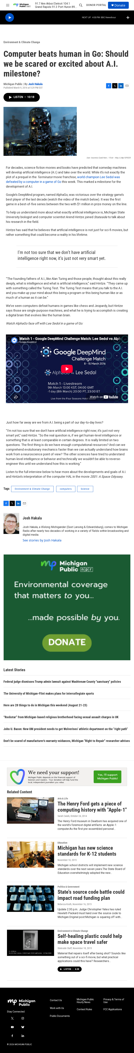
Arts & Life (63, 798)
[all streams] (129, 17)
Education (62, 842)
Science (85, 488)
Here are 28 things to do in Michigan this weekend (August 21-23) (45, 705)
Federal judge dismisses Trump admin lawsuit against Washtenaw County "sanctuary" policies (62, 681)
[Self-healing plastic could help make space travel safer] (30, 943)
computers (66, 488)
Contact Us (56, 1000)
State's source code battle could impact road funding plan (91, 895)
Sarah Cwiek (63, 816)
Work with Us (57, 1008)
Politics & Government (68, 886)
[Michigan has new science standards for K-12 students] (30, 854)
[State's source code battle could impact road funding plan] (30, 899)
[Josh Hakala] (11, 523)
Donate (119, 5)
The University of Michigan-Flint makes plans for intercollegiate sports (48, 693)
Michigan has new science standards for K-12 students (87, 851)
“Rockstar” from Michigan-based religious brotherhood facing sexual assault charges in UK (60, 717)
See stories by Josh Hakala (42, 540)
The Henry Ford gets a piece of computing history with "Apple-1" (92, 807)
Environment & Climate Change (21, 42)
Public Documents (60, 1016)
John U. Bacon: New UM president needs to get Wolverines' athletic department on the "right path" (65, 729)
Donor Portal (96, 5)
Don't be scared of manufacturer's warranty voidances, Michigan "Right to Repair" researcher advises (66, 741)
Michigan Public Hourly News (85, 1001)
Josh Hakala (35, 84)
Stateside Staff (65, 948)
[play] (9, 18)
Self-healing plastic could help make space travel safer (90, 939)
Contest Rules (84, 1009)
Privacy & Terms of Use (113, 1001)
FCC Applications (112, 1009)
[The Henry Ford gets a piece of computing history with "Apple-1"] (30, 810)
